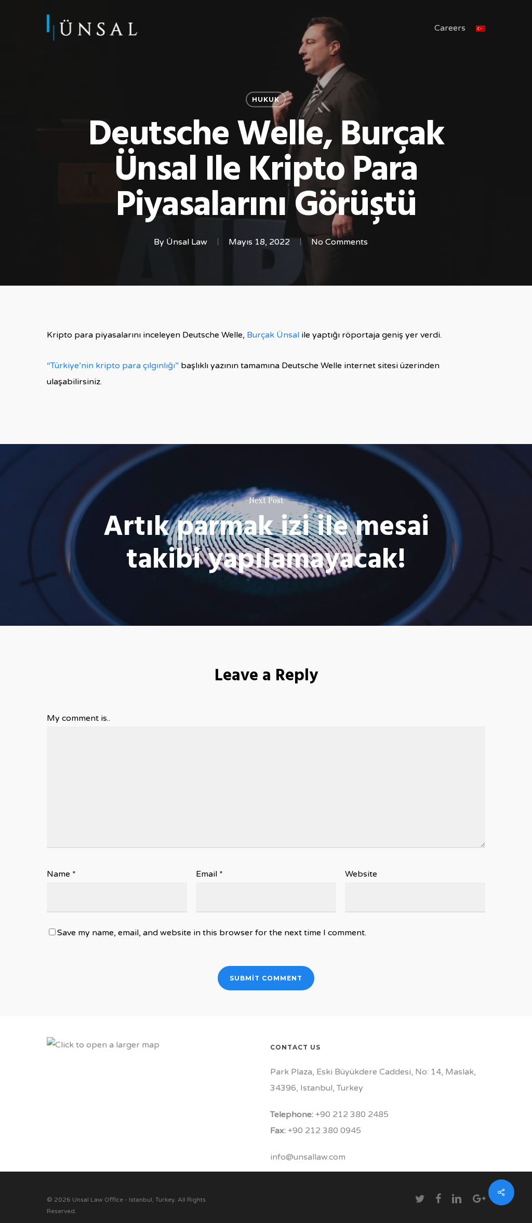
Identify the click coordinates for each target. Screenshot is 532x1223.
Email (209, 874)
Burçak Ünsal (273, 335)
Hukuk (266, 99)
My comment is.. (78, 718)
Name (61, 874)
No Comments (339, 242)
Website (361, 874)
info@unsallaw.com (307, 1157)
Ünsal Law (186, 242)
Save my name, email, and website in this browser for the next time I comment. (211, 933)
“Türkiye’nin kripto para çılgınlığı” (113, 365)
